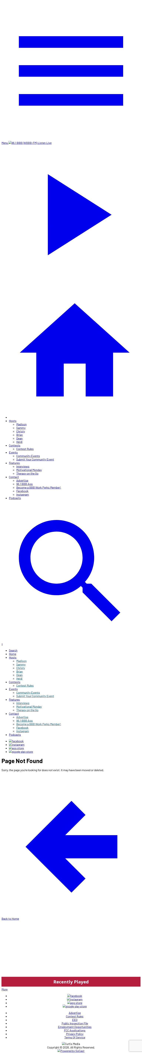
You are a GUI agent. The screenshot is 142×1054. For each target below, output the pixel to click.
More (4, 989)
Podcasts (15, 498)
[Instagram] (16, 744)
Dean (19, 438)
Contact (14, 477)
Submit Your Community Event (35, 459)
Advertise (22, 480)
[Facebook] (16, 741)
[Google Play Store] (21, 751)
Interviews (22, 466)
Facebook (22, 491)
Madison (21, 424)
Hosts (12, 420)
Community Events (28, 456)
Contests (14, 445)
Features (14, 463)
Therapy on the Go (27, 473)
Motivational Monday (29, 470)
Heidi (19, 442)
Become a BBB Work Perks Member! (38, 487)
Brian (19, 434)
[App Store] (16, 748)
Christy (20, 431)
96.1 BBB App (24, 484)
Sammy (21, 427)
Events (13, 452)
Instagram (22, 494)
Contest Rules (25, 449)
